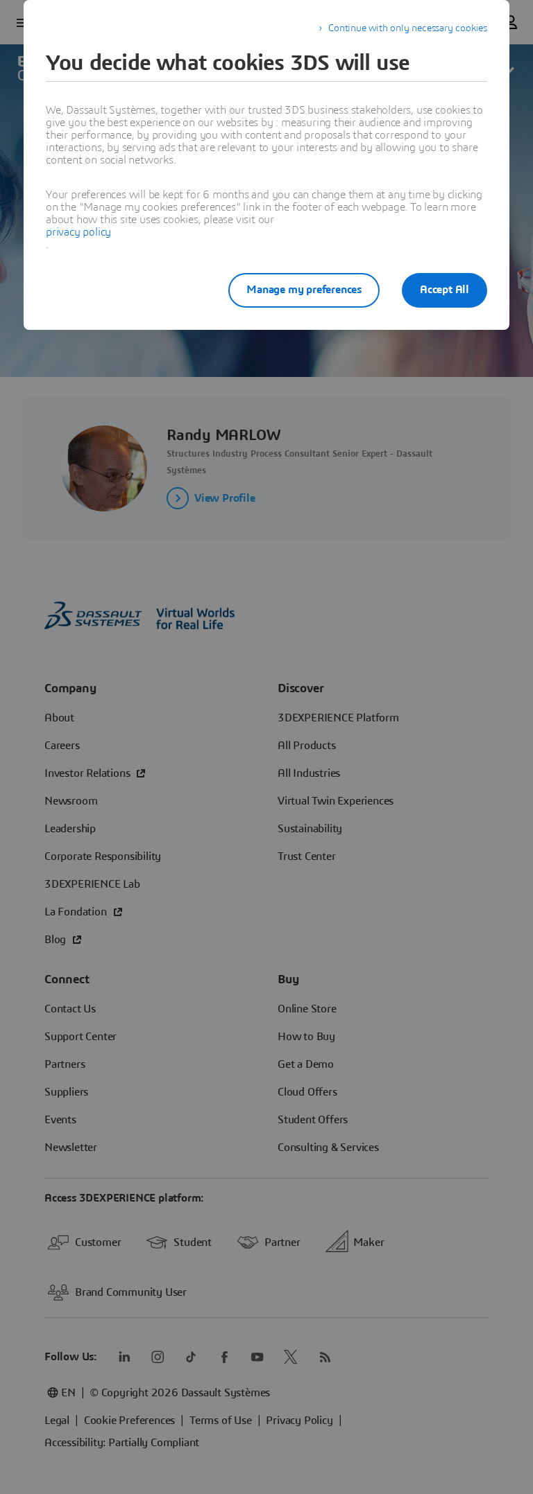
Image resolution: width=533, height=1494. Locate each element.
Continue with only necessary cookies (407, 28)
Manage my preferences (304, 289)
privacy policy (78, 232)
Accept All (444, 289)
